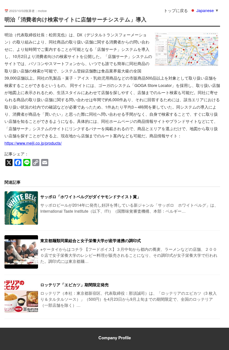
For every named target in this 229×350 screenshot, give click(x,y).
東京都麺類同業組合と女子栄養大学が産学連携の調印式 (90, 240)
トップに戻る (176, 10)
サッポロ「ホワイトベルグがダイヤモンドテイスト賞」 (90, 197)
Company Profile (114, 338)
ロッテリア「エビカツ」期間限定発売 (74, 285)
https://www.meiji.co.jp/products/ (33, 143)
